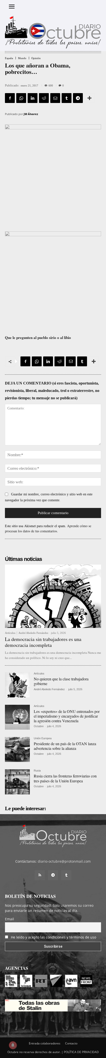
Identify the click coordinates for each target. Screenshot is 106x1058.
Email (9, 919)
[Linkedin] (32, 98)
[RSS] (40, 875)
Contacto (71, 1043)
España (9, 58)
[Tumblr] (66, 98)
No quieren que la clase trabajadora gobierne (61, 681)
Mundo (22, 58)
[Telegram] (78, 98)
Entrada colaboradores (44, 1043)
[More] (89, 98)
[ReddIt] (44, 98)
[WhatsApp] (21, 98)
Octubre (39, 726)
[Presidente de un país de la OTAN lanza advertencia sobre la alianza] (17, 749)
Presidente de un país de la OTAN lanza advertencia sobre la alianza (65, 746)
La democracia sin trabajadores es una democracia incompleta (43, 642)
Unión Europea (43, 738)
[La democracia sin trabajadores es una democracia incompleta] (53, 596)
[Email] (55, 98)
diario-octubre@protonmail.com (64, 861)
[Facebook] (10, 98)
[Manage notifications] (13, 1045)
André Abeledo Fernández (33, 632)
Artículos (10, 633)
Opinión (36, 58)
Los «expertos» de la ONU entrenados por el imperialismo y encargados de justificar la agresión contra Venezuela (67, 716)
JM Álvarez (31, 114)
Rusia (37, 770)
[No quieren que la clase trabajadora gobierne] (17, 684)
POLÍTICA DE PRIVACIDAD (81, 1052)
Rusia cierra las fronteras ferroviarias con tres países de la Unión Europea (65, 778)
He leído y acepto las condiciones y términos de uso (53, 937)
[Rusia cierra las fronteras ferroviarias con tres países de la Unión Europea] (17, 781)
